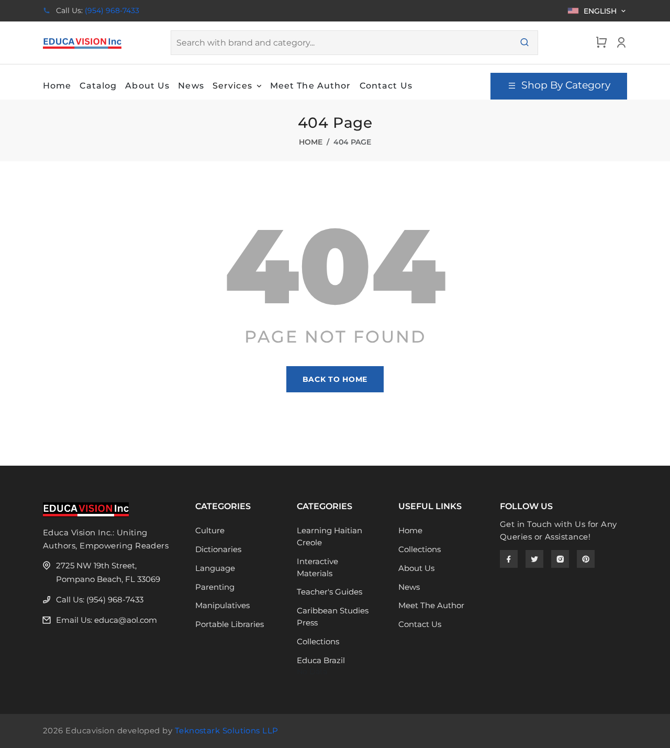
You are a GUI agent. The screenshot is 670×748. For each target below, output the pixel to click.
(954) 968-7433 (112, 10)
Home (310, 142)
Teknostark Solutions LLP (226, 730)
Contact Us (419, 624)
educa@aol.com (125, 620)
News (409, 587)
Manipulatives (222, 605)
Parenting (214, 587)
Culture (210, 530)
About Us (416, 568)
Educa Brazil (321, 660)
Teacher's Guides (329, 592)
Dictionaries (218, 549)
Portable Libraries (229, 624)
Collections (318, 641)
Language (215, 568)
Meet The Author (431, 605)
